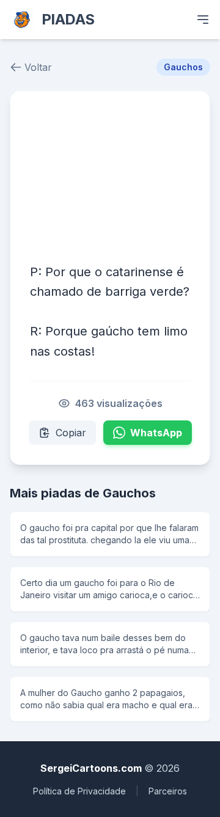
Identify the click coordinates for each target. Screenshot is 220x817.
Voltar (38, 67)
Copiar (71, 433)
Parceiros (167, 791)
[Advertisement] (110, 176)
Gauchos (183, 67)
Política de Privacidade (79, 791)
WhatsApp (156, 433)
